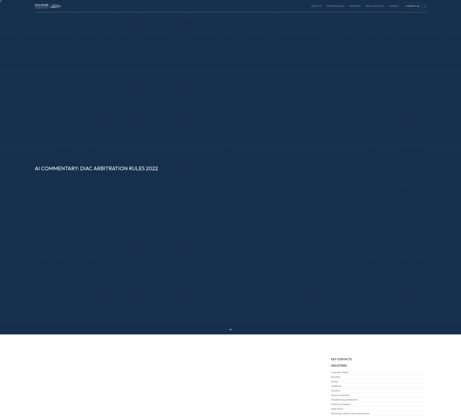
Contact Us (412, 6)
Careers (394, 6)
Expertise (354, 6)
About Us (316, 6)
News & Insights (375, 6)
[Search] (425, 6)
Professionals (335, 6)
